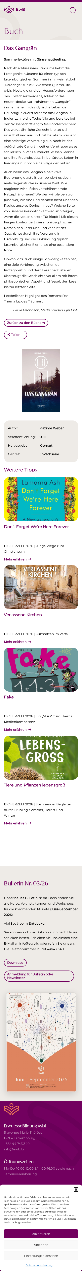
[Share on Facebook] (24, 335)
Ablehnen (41, 1245)
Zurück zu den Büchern (26, 323)
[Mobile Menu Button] (73, 10)
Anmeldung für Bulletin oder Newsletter (30, 976)
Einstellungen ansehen (41, 1256)
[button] (76, 1190)
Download (15, 963)
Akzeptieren (41, 1234)
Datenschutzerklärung (39, 1265)
